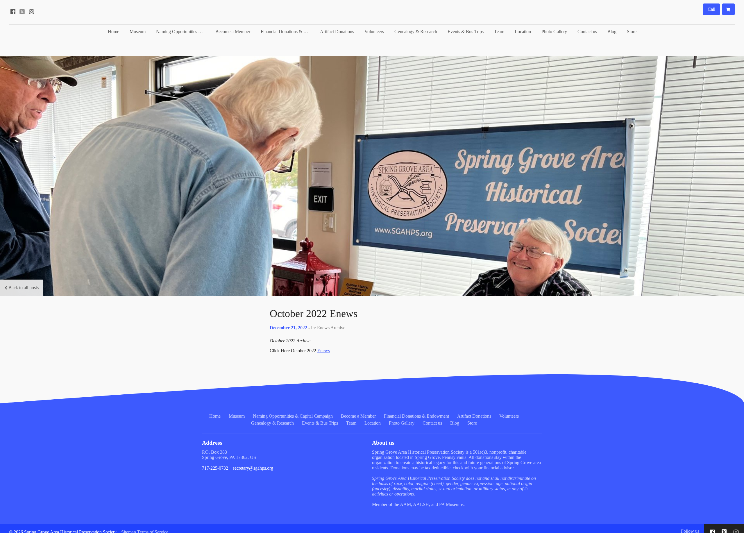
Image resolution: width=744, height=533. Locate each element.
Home (113, 31)
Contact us (587, 31)
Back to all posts (23, 287)
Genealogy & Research (415, 31)
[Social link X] (22, 11)
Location (523, 31)
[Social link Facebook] (12, 11)
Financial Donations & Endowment (287, 31)
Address (212, 442)
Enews (323, 350)
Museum (138, 31)
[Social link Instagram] (31, 11)
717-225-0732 (215, 468)
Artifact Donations (337, 31)
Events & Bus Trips (466, 31)
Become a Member (232, 31)
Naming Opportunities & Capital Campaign (183, 31)
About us (383, 442)
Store (631, 31)
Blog (611, 31)
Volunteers (374, 31)
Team (499, 31)
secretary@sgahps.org (253, 468)
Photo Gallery (554, 31)
